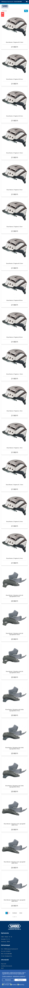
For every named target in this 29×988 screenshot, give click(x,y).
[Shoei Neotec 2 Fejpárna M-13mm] (14, 248)
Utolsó (20, 913)
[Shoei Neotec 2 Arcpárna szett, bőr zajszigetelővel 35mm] (14, 618)
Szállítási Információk (6, 966)
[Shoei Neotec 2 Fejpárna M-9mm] (14, 285)
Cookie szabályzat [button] (7, 976)
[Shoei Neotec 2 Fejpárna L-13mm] (14, 358)
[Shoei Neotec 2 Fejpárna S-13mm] (14, 137)
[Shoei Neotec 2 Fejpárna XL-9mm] (14, 506)
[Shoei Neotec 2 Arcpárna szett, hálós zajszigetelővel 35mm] (14, 732)
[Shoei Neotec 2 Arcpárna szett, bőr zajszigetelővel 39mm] (14, 656)
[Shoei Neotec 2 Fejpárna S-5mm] (14, 211)
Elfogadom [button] (20, 979)
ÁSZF (2, 968)
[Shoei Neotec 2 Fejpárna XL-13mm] (14, 469)
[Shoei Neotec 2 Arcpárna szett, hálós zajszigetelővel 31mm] (14, 694)
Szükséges (6, 984)
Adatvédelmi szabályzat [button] (19, 976)
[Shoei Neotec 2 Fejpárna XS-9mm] (14, 63)
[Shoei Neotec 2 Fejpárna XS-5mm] (14, 100)
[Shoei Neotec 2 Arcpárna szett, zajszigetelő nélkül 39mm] (14, 884)
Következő (14, 913)
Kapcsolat (3, 963)
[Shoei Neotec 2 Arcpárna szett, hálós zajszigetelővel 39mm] (14, 770)
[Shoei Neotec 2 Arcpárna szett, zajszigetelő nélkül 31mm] (14, 808)
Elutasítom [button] (8, 979)
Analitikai (14, 984)
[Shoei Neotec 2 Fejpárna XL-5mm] (14, 543)
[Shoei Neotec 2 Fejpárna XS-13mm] (14, 27)
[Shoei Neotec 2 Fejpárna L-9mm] (14, 395)
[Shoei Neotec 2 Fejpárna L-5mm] (14, 432)
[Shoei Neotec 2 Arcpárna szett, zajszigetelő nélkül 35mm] (14, 846)
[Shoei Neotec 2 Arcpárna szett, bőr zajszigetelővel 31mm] (14, 580)
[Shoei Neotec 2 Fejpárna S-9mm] (14, 174)
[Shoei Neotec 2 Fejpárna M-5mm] (14, 321)
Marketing (21, 984)
